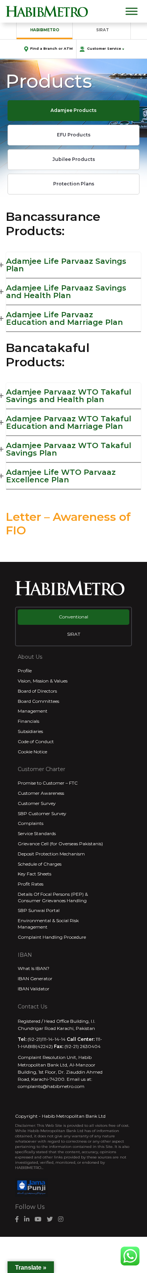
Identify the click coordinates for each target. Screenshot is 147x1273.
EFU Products (73, 135)
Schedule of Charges (39, 864)
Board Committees (38, 701)
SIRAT (102, 30)
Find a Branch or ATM (51, 48)
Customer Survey (37, 803)
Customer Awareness (41, 793)
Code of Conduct (36, 741)
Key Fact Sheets (34, 874)
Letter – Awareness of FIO (68, 523)
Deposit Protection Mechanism (51, 854)
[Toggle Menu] (132, 11)
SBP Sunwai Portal (39, 910)
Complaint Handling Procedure (52, 937)
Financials (28, 721)
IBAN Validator (33, 988)
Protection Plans (73, 184)
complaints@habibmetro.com (51, 1086)
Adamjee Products (73, 110)
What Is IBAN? (33, 968)
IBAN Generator (35, 978)
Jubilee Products (73, 159)
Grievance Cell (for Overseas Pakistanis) (60, 843)
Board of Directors (37, 691)
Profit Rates (30, 884)
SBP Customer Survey (42, 813)
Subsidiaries (30, 731)
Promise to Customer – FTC (48, 783)
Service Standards (37, 833)
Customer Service (104, 48)
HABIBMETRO (44, 30)
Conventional (73, 617)
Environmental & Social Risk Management (48, 924)
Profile (25, 670)
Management (32, 711)
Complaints (30, 823)
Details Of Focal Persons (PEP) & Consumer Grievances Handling (53, 897)
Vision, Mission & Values (42, 681)
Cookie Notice (32, 751)
